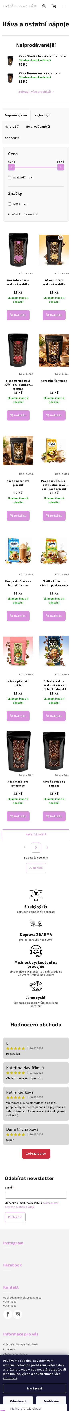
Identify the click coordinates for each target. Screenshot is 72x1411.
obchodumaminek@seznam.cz (22, 1296)
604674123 (10, 1300)
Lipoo (20, 215)
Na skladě (22, 189)
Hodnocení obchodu (34, 1022)
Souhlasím (51, 1401)
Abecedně (12, 149)
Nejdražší (12, 138)
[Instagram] (17, 1312)
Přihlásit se (15, 1215)
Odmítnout (18, 1401)
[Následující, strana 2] (35, 845)
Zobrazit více (34, 1151)
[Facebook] (7, 1312)
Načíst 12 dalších (34, 832)
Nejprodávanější (38, 138)
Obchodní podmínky (16, 1352)
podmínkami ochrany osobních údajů (31, 1203)
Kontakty (9, 1347)
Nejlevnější (42, 126)
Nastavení (34, 1388)
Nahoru (36, 866)
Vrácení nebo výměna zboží (20, 1342)
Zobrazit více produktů (33, 103)
